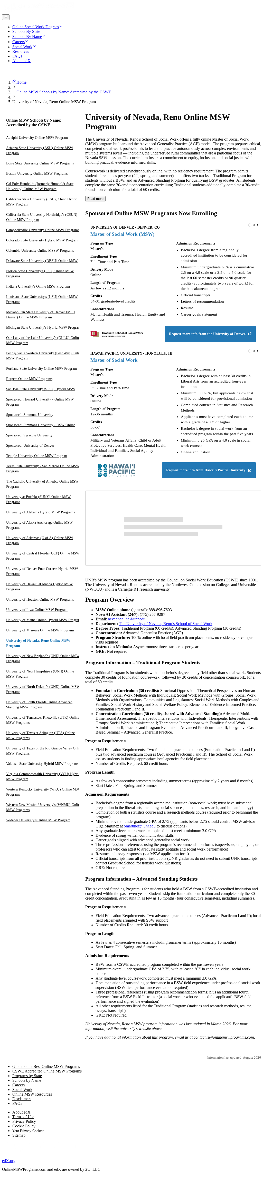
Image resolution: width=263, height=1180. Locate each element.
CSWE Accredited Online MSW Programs (47, 1071)
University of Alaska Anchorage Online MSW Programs (39, 525)
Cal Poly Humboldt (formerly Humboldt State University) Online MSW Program (39, 186)
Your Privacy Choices (28, 1131)
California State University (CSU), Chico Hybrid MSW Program (42, 201)
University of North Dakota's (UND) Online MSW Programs (43, 689)
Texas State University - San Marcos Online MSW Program (42, 468)
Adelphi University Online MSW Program (37, 138)
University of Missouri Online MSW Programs (40, 630)
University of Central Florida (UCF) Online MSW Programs (42, 555)
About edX (21, 1112)
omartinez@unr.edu (140, 826)
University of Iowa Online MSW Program (37, 610)
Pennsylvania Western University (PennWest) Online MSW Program (44, 355)
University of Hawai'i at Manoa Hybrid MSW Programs (39, 586)
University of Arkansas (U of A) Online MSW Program (39, 540)
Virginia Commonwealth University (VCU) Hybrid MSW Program (43, 776)
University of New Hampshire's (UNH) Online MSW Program (40, 673)
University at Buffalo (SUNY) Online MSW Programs (38, 499)
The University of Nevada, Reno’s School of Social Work (165, 623)
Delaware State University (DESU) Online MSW (42, 261)
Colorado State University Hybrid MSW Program (42, 240)
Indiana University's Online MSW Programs (38, 286)
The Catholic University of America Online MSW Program (42, 484)
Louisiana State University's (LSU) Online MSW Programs (42, 299)
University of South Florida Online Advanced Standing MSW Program (39, 704)
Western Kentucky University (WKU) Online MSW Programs (43, 791)
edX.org (8, 1160)
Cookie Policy (23, 1126)
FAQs (17, 1103)
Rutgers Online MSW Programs (29, 379)
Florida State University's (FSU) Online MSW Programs (40, 273)
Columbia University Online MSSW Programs (40, 250)
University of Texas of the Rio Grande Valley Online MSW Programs (44, 750)
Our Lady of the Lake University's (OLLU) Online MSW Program (43, 340)
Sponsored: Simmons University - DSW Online (40, 425)
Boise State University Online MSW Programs (40, 163)
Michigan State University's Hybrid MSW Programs (44, 327)
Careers (18, 1085)
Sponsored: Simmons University (29, 415)
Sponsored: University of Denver (30, 445)
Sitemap (18, 1135)
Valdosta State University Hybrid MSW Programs (42, 764)
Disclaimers (21, 1099)
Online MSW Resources (32, 1094)
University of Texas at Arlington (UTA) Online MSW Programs (40, 735)
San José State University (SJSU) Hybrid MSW (40, 389)
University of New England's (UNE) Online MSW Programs (43, 658)
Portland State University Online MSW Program (41, 368)
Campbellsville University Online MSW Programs (42, 230)
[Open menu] (6, 17)
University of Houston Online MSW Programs (40, 599)
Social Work (22, 1089)
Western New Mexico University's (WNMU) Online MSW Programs (43, 807)
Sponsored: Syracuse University (29, 435)
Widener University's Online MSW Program (38, 820)
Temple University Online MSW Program (36, 456)
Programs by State (27, 1076)
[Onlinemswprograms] (38, 12)
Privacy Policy (24, 1121)
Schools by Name (26, 1080)
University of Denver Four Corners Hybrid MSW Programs (42, 571)
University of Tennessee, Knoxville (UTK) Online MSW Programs (42, 720)
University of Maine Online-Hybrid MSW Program (43, 620)
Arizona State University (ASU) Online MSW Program (39, 150)
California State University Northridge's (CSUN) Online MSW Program (41, 217)
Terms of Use (23, 1117)
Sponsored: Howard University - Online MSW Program (40, 401)
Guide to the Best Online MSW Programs (46, 1066)
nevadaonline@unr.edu (126, 619)
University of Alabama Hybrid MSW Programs (40, 512)
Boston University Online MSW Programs (37, 173)
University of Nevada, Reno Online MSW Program (38, 643)
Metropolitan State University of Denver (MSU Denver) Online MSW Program (40, 314)
